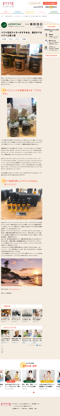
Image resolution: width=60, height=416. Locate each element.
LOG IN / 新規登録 (50, 3)
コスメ (11, 39)
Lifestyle (54, 11)
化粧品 (24, 39)
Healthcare (30, 11)
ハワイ (17, 39)
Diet (6, 11)
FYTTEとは (14, 404)
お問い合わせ (24, 408)
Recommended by (32, 345)
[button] (26, 392)
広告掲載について (16, 408)
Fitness (18, 11)
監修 (36, 408)
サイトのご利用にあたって (24, 404)
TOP (2, 16)
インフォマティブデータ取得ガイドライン (23, 406)
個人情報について (36, 404)
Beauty (42, 11)
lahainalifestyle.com (14, 289)
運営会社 (31, 408)
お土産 (4, 39)
